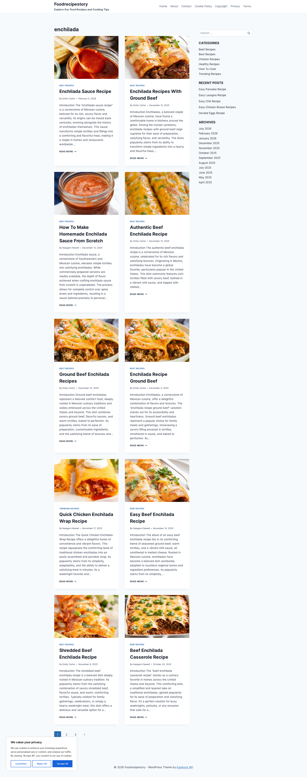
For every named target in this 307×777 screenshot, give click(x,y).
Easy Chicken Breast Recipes (217, 107)
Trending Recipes (69, 508)
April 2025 (205, 182)
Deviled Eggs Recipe (212, 113)
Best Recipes (66, 85)
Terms (247, 6)
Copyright (221, 6)
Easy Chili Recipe (209, 101)
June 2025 (205, 172)
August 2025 (207, 162)
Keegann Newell (71, 247)
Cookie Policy (203, 6)
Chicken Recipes (209, 59)
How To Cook (207, 69)
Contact (186, 6)
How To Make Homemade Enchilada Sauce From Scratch (83, 234)
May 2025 (205, 177)
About (174, 6)
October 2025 (207, 153)
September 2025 (209, 157)
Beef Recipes (137, 508)
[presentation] (86, 57)
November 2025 (209, 148)
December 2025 (209, 143)
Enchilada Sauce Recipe (85, 91)
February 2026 (208, 133)
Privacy (235, 6)
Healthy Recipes (209, 64)
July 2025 (205, 167)
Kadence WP (185, 767)
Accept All (62, 763)
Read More (67, 151)
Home (163, 6)
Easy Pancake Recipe (212, 89)
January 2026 (207, 138)
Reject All (42, 763)
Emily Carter (69, 98)
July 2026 (205, 128)
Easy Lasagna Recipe (212, 95)
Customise (21, 763)
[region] (41, 754)
